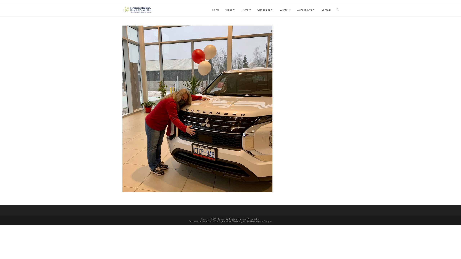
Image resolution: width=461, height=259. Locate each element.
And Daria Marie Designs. (259, 221)
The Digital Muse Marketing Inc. (230, 221)
